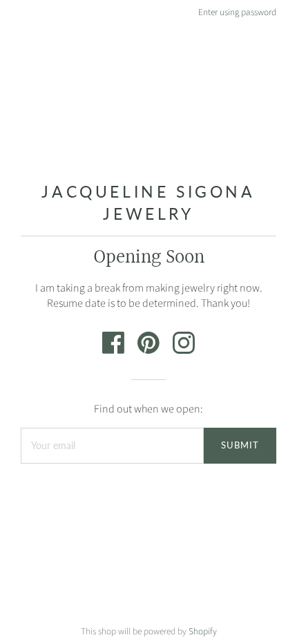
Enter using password (237, 12)
